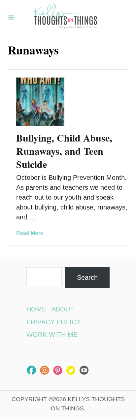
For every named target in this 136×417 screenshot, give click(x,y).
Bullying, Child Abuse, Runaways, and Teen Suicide (64, 150)
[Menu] (11, 18)
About (62, 309)
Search (87, 277)
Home (36, 309)
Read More (29, 233)
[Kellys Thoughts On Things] (65, 18)
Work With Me (52, 334)
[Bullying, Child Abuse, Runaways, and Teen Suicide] (40, 102)
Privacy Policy (53, 322)
